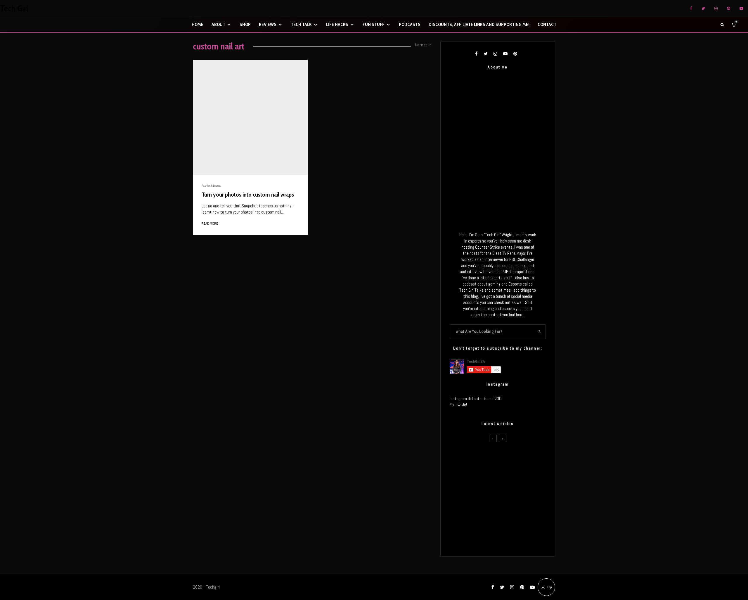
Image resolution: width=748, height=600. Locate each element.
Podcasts (409, 24)
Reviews (267, 24)
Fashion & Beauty (211, 186)
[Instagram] (716, 8)
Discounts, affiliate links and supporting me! (479, 24)
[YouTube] (741, 8)
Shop (245, 24)
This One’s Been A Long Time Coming (508, 513)
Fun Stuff (374, 24)
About (218, 24)
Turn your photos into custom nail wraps (248, 194)
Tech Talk (301, 24)
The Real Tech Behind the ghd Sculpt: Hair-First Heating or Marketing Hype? (509, 458)
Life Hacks (337, 24)
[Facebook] (691, 8)
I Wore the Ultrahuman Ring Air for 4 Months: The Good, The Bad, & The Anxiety (507, 486)
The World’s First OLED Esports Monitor (510, 541)
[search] (539, 332)
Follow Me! (458, 405)
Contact (547, 24)
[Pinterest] (728, 8)
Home (197, 24)
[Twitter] (703, 8)
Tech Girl (14, 8)
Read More (210, 223)
